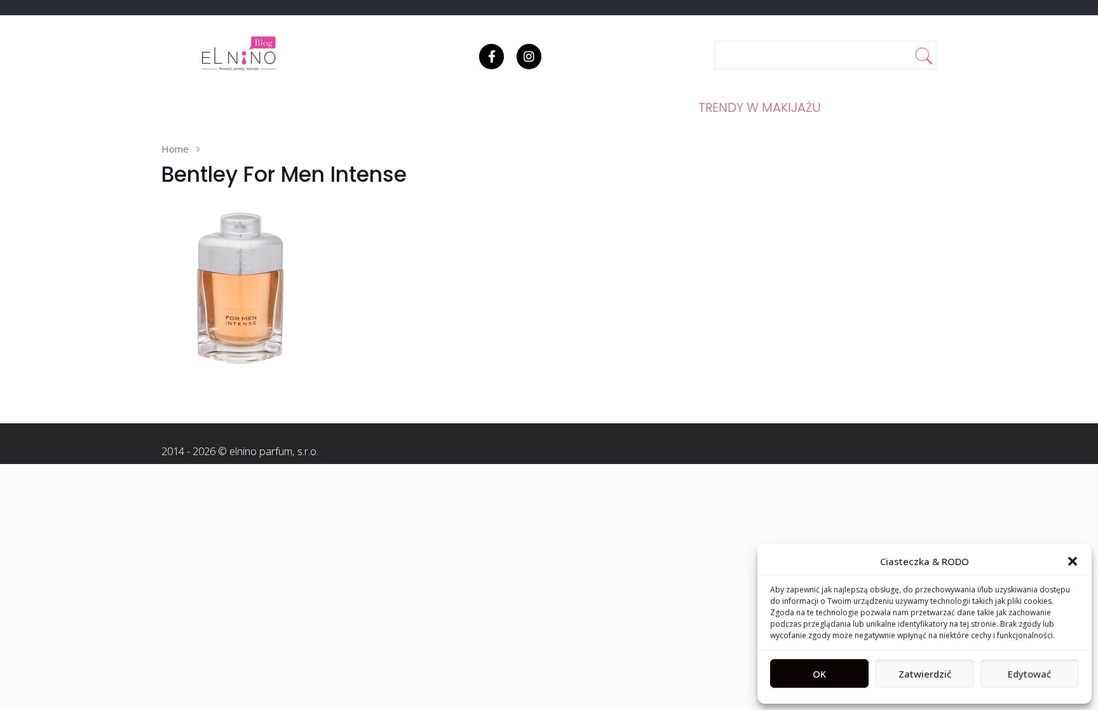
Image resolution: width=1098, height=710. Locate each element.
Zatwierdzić (924, 673)
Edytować (1029, 673)
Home (175, 148)
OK (819, 673)
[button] (1072, 561)
